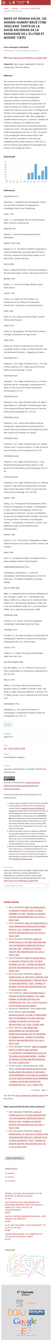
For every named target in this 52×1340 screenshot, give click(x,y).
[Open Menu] (3, 2)
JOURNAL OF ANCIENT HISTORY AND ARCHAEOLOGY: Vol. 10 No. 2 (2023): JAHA (27, 916)
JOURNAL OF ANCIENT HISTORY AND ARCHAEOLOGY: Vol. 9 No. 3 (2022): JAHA (27, 1059)
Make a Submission (14, 1158)
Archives (15, 8)
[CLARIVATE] (26, 1293)
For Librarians (10, 1181)
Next (44, 1090)
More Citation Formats (14, 886)
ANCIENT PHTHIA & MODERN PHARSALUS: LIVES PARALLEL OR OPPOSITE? (25, 1217)
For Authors (9, 1177)
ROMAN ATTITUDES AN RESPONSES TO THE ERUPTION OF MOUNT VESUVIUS (23, 1194)
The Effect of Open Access (22, 859)
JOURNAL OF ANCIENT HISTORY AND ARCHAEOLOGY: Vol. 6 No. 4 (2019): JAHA (26, 1040)
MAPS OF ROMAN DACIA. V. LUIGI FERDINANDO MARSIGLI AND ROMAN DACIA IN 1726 (28, 926)
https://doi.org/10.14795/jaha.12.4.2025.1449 (27, 58)
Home (6, 8)
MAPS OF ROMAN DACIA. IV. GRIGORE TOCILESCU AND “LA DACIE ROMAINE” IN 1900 (27, 910)
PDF (9, 725)
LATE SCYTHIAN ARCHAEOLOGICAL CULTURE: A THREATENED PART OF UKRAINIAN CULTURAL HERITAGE (27, 1015)
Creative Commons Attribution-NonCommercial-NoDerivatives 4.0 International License (22, 785)
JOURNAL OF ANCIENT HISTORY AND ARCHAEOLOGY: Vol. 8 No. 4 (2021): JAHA (26, 951)
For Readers (9, 1173)
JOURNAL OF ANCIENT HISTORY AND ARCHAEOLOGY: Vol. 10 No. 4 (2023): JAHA (27, 932)
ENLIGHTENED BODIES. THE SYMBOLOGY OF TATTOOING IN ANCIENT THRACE (23, 1235)
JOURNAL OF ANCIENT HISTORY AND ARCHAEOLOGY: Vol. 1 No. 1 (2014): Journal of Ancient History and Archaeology (28, 1002)
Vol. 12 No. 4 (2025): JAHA (30, 8)
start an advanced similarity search (30, 1095)
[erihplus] (36, 1312)
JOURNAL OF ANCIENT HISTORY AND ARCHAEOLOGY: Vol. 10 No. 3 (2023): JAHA (27, 967)
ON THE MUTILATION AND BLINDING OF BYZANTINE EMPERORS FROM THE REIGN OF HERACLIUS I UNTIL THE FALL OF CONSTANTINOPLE (24, 1206)
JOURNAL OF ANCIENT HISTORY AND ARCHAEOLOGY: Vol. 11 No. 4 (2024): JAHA (27, 986)
